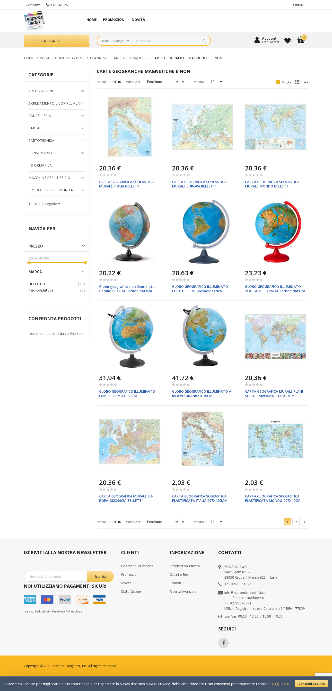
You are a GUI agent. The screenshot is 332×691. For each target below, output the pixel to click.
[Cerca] (204, 40)
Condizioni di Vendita (137, 566)
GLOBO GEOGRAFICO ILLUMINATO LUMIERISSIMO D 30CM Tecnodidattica (127, 395)
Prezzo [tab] (35, 246)
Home (29, 58)
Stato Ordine (131, 591)
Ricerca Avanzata (183, 591)
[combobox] (165, 40)
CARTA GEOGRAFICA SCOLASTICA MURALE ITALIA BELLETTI (126, 183)
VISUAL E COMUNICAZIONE (62, 58)
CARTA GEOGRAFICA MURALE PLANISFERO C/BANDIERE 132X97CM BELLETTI (275, 395)
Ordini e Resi (179, 574)
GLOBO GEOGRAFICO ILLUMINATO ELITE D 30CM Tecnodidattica (200, 288)
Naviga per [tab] (41, 228)
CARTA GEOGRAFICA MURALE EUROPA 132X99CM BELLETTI (126, 498)
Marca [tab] (35, 272)
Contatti (299, 4)
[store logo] (49, 21)
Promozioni (130, 574)
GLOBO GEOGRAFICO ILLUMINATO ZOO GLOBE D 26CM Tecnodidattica (275, 288)
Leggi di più (279, 683)
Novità (126, 583)
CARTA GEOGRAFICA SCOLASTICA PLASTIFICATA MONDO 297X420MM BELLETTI (274, 500)
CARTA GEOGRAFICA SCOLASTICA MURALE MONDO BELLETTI (272, 183)
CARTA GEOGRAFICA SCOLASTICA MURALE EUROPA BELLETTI (199, 183)
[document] (166, 683)
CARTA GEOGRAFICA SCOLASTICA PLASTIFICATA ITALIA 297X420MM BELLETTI (199, 500)
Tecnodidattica (40, 290)
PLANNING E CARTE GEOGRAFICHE (118, 58)
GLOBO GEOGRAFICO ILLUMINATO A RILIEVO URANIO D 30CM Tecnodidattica (201, 395)
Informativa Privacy (185, 566)
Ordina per (132, 82)
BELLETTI (36, 283)
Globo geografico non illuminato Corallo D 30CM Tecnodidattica (127, 288)
